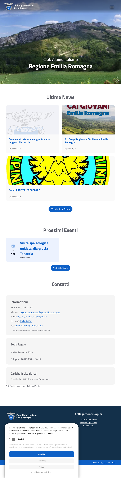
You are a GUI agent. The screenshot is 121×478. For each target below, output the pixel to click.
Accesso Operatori (88, 422)
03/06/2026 (15, 196)
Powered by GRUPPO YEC (104, 462)
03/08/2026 (71, 148)
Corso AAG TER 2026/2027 (24, 190)
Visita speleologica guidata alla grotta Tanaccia (34, 248)
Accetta (41, 454)
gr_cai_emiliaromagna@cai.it (32, 316)
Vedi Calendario (60, 267)
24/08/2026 (15, 148)
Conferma (42, 460)
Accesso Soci (88, 425)
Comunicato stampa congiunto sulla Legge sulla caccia (29, 141)
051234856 (26, 321)
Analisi (21, 439)
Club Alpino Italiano (88, 419)
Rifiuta (41, 466)
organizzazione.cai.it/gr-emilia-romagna (40, 312)
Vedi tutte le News (60, 209)
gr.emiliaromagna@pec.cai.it (29, 325)
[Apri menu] (112, 6)
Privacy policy (41, 472)
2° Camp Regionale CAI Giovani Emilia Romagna (86, 141)
